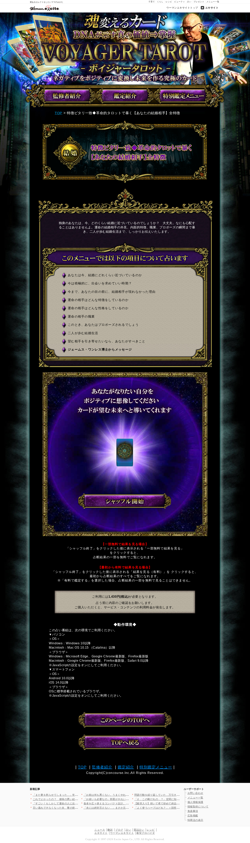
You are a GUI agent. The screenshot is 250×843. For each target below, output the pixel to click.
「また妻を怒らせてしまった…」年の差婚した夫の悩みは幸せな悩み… (75, 794)
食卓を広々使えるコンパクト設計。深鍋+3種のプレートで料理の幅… (125, 803)
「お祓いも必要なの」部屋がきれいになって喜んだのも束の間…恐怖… (126, 799)
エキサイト (212, 7)
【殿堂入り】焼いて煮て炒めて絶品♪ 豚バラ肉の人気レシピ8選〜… (174, 803)
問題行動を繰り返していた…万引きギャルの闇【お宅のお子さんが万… (176, 794)
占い (189, 2)
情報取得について (198, 806)
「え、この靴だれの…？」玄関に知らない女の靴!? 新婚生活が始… (174, 799)
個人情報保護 (195, 802)
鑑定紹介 (126, 767)
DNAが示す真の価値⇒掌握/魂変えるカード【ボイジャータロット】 (125, 48)
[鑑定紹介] (125, 96)
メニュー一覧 (212, 2)
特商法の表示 (195, 820)
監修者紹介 (102, 767)
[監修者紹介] (67, 96)
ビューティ (179, 2)
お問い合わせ (195, 793)
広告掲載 (193, 815)
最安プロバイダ (145, 832)
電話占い (139, 829)
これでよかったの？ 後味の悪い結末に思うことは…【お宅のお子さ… (75, 799)
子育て (151, 2)
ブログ (119, 829)
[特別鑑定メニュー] (183, 96)
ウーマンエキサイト (122, 832)
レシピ (169, 2)
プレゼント (199, 2)
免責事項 (193, 811)
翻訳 (110, 829)
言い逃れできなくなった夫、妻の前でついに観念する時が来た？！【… (75, 807)
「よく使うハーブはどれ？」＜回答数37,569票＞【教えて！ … (171, 807)
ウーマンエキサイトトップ (182, 7)
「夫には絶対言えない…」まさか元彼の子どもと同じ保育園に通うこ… (126, 807)
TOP (58, 113)
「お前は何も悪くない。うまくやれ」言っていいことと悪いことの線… (126, 794)
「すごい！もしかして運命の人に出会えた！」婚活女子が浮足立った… (75, 803)
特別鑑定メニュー (155, 767)
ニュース (99, 829)
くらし (160, 2)
